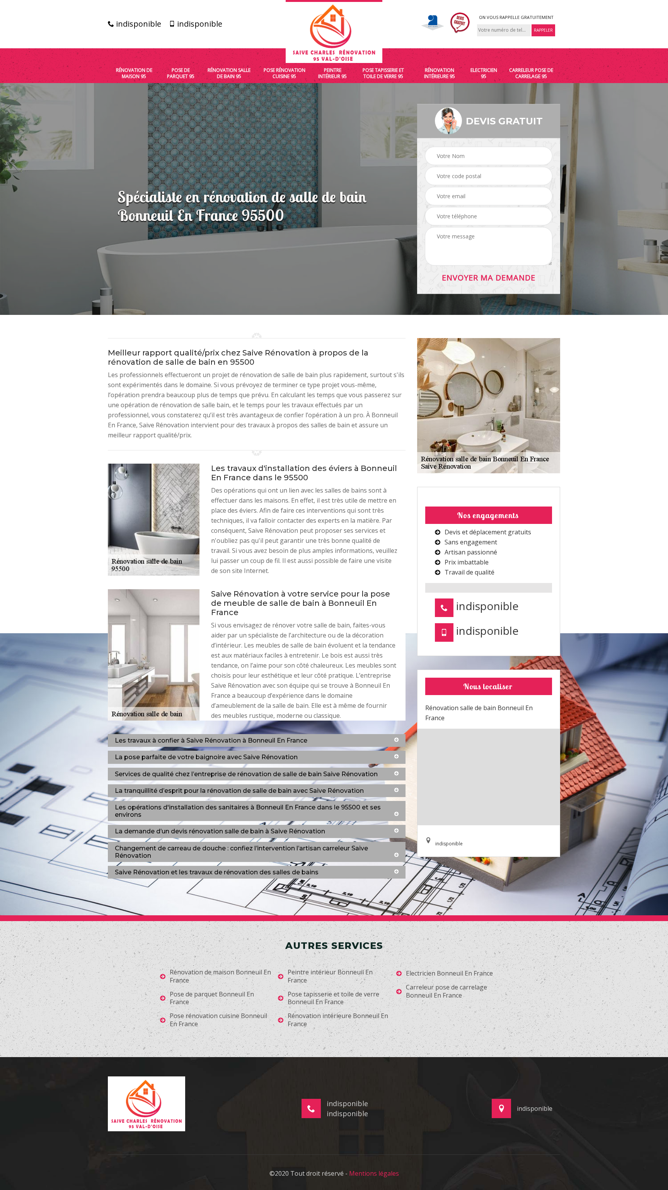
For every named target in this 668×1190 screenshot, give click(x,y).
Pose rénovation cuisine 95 (284, 73)
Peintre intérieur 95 (332, 73)
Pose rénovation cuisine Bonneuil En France (218, 1020)
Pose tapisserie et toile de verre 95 (383, 73)
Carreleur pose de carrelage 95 (531, 73)
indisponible (137, 24)
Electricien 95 (483, 73)
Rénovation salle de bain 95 (229, 73)
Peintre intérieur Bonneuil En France (330, 976)
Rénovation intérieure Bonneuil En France (338, 1020)
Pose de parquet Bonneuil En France (212, 998)
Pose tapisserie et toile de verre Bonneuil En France (333, 998)
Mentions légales (374, 1173)
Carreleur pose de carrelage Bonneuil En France (446, 991)
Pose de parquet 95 (180, 73)
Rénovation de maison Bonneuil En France (220, 976)
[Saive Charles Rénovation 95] (334, 31)
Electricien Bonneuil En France (449, 973)
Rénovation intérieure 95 (439, 73)
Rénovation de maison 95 (134, 73)
